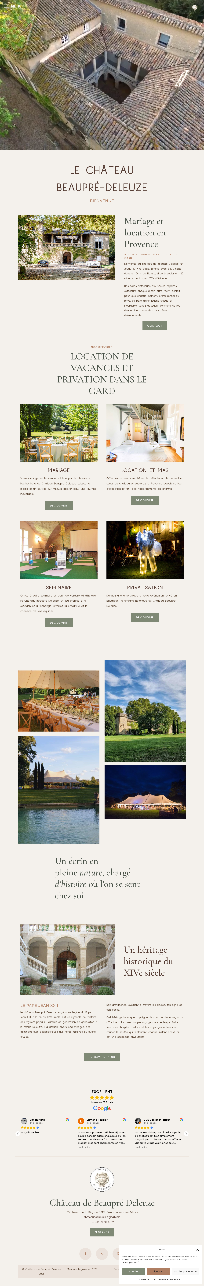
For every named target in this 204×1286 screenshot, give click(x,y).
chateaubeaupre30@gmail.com (102, 1217)
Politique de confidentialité (169, 1279)
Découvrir (59, 505)
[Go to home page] (195, 7)
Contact (155, 326)
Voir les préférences (185, 1271)
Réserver (102, 1232)
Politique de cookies (147, 1279)
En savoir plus (102, 1057)
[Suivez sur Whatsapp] (102, 1254)
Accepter (133, 1271)
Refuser (158, 1271)
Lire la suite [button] (141, 1147)
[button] (197, 1249)
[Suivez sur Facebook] (85, 1254)
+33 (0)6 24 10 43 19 (102, 1222)
